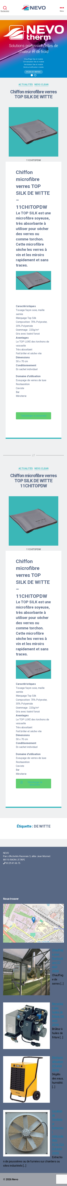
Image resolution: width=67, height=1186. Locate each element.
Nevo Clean (41, 468)
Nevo (15, 1179)
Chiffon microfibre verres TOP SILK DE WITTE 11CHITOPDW (33, 480)
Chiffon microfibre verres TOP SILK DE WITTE (33, 94)
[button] (32, 75)
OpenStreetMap (46, 941)
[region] (33, 49)
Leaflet (38, 941)
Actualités (26, 468)
